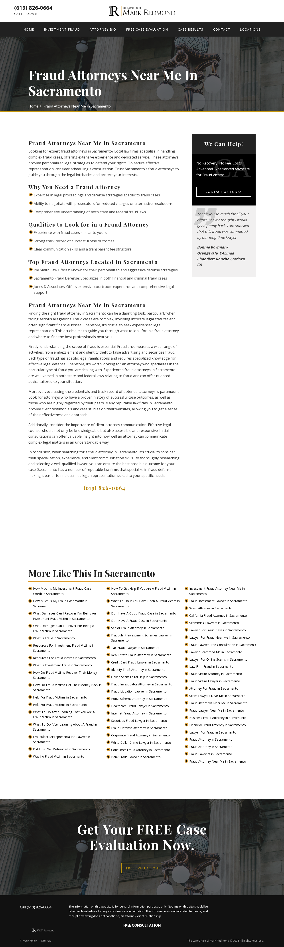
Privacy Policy (28, 941)
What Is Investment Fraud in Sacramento (63, 665)
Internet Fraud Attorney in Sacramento (139, 713)
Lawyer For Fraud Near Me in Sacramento (220, 637)
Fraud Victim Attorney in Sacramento (216, 674)
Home (29, 29)
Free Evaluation (142, 868)
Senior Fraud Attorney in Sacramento (138, 628)
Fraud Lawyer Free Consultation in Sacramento (223, 645)
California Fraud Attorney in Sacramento (218, 615)
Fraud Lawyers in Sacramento (211, 754)
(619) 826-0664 (33, 7)
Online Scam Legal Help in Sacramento (139, 677)
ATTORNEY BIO (103, 29)
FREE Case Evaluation (147, 29)
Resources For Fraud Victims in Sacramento (65, 658)
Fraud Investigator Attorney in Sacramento (142, 684)
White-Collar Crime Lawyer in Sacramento (141, 742)
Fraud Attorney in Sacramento (211, 739)
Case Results (190, 29)
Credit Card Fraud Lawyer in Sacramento (140, 662)
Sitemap (46, 941)
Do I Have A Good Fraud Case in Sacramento (144, 613)
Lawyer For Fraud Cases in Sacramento (218, 630)
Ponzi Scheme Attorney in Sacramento (139, 699)
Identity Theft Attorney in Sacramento (138, 669)
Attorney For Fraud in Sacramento (214, 688)
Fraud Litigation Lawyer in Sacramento (139, 691)
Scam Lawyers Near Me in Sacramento (217, 696)
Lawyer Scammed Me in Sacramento (216, 652)
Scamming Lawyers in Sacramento (214, 623)
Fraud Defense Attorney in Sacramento (139, 728)
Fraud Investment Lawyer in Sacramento (218, 601)
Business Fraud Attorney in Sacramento (218, 718)
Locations (250, 29)
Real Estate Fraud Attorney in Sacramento (141, 655)
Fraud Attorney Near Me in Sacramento (218, 761)
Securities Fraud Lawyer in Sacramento (139, 720)
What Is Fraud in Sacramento (54, 638)
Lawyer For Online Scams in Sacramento (218, 659)
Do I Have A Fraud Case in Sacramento (139, 620)
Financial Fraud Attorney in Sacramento (218, 725)
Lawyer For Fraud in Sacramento (213, 732)
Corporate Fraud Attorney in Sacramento (141, 735)
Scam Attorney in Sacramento (211, 608)
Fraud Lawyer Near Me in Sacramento (217, 710)
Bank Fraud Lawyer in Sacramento (136, 757)
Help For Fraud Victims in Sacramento (60, 697)
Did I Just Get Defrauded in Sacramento (62, 749)
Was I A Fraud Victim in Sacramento (59, 756)
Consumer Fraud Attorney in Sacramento (141, 750)
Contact (221, 29)
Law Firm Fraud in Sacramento (211, 666)
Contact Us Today (224, 192)
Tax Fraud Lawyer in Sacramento (135, 648)
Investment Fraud (62, 29)
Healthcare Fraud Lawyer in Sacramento (140, 706)
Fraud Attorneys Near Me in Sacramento (218, 703)
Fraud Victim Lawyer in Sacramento (215, 681)
